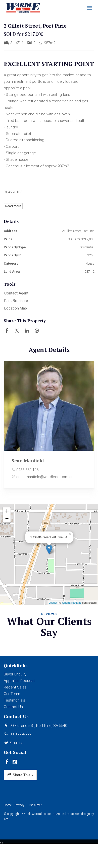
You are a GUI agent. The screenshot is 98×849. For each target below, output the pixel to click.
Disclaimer (34, 805)
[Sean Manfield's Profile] (49, 406)
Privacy (19, 805)
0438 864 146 (27, 470)
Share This (21, 775)
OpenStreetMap (71, 602)
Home (8, 805)
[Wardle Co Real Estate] (23, 7)
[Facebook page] (8, 762)
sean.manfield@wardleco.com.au (44, 477)
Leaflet (53, 602)
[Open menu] (89, 8)
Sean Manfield (28, 460)
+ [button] (7, 511)
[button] (47, 301)
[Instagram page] (15, 762)
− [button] (7, 518)
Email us (16, 742)
